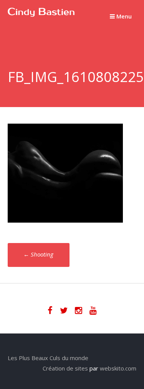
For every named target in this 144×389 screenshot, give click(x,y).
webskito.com (118, 368)
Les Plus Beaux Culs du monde (48, 358)
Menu (123, 16)
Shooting (38, 254)
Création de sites (65, 368)
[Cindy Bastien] (41, 14)
